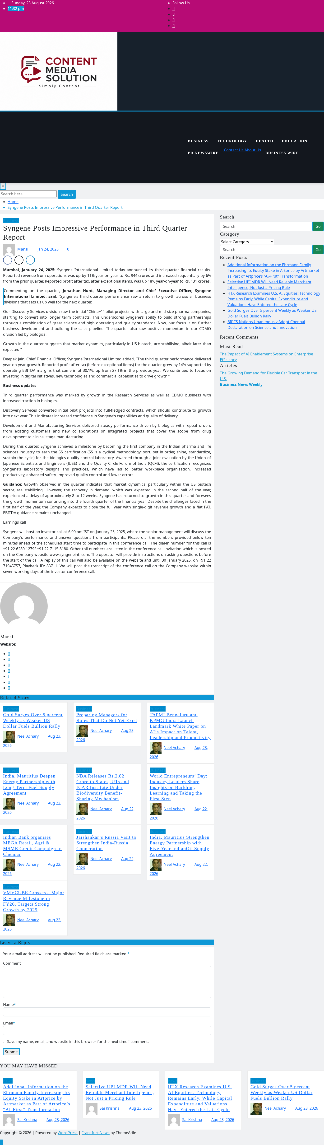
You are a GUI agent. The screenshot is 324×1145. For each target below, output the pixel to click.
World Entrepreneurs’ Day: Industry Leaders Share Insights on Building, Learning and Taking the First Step (179, 787)
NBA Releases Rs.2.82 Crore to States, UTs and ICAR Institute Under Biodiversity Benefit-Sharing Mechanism (102, 787)
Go (318, 226)
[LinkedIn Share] (30, 260)
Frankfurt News (96, 1132)
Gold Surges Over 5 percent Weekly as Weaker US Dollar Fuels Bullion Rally (33, 720)
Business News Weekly (241, 384)
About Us (252, 150)
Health (264, 141)
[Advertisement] (92, 147)
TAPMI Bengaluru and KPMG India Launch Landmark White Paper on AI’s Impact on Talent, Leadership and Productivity (180, 726)
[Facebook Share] (7, 260)
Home (13, 201)
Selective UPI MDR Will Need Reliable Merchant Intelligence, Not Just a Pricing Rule (120, 1092)
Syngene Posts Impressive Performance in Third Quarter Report (65, 207)
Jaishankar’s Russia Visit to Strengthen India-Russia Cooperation (106, 842)
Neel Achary (28, 736)
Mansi (22, 249)
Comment (12, 963)
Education (294, 141)
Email (9, 1023)
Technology (232, 141)
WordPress (68, 1132)
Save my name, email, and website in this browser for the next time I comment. (78, 1041)
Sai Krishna (27, 1119)
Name (9, 1004)
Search (67, 194)
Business (198, 141)
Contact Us (233, 150)
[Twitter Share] (18, 260)
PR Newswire (203, 153)
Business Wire (282, 153)
